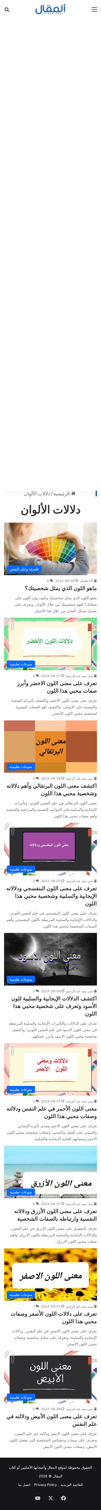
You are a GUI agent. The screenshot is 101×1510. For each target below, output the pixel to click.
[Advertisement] (50, 253)
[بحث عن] (6, 11)
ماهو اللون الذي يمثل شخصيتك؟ (61, 588)
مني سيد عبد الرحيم (79, 676)
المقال (52, 1467)
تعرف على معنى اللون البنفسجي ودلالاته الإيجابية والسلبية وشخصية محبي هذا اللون (51, 896)
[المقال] (50, 9)
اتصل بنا (24, 1484)
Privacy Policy (45, 1484)
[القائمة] (94, 11)
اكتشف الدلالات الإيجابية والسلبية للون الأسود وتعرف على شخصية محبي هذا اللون (54, 1006)
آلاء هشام (86, 581)
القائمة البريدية (72, 1484)
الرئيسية (62, 493)
